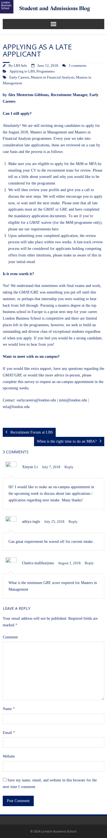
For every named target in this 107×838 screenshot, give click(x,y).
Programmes (45, 71)
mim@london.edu (73, 400)
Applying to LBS (22, 71)
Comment (10, 637)
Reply (69, 467)
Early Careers (19, 77)
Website (9, 756)
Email (9, 733)
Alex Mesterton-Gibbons (28, 95)
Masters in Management (48, 132)
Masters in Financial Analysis (52, 77)
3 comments (77, 66)
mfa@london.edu (16, 407)
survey (29, 382)
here (55, 229)
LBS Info (20, 66)
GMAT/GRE (12, 375)
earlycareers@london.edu (36, 400)
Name (9, 709)
